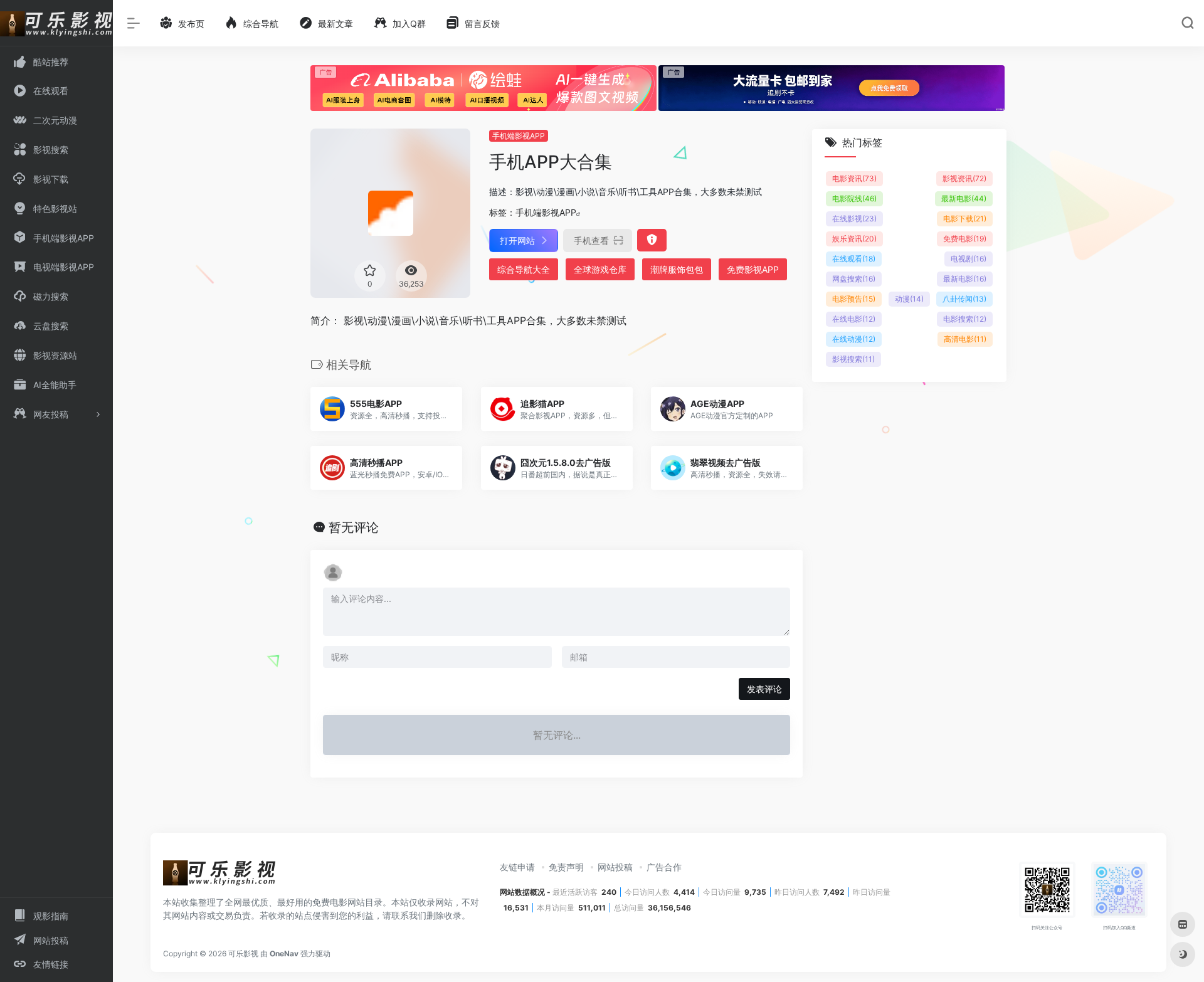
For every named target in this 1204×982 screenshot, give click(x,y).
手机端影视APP (518, 135)
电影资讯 (854, 178)
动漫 (909, 299)
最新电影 (963, 198)
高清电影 (965, 339)
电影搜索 (964, 319)
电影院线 (854, 198)
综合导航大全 (523, 269)
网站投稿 (615, 867)
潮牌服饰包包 (676, 269)
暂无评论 (354, 527)
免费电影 (964, 238)
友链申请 (517, 867)
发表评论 (764, 689)
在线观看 (853, 258)
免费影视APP (753, 269)
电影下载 (964, 218)
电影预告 (853, 299)
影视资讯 (964, 178)
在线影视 (854, 218)
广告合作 (664, 867)
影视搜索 (853, 359)
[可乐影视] (219, 876)
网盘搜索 (853, 278)
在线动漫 (853, 339)
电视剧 (968, 258)
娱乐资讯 (854, 238)
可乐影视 (243, 953)
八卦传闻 (964, 299)
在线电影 (853, 319)
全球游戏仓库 (600, 269)
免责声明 (566, 867)
